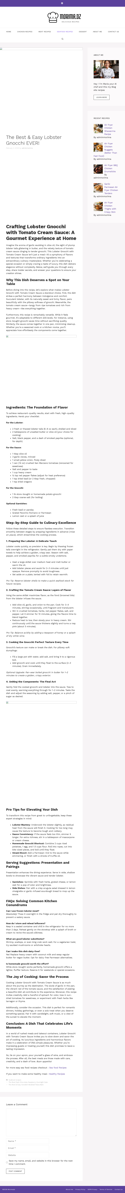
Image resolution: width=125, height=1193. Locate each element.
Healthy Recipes (57, 1074)
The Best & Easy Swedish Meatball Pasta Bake (26, 1085)
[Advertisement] (41, 170)
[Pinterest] (62, 3)
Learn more (101, 97)
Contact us (113, 32)
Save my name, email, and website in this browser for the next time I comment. (41, 1162)
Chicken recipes (24, 32)
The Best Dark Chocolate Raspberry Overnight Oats (28, 1082)
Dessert (83, 32)
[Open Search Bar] (62, 39)
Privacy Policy (80, 1189)
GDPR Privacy (92, 1189)
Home (8, 32)
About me (97, 32)
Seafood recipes (65, 32)
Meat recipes (44, 32)
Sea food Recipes (58, 1067)
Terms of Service (106, 1189)
